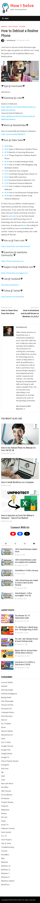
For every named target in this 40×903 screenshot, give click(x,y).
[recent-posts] (15, 544)
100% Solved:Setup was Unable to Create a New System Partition (26, 582)
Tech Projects (6, 839)
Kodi (3, 776)
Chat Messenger (7, 701)
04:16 (6, 174)
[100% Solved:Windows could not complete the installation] (7, 560)
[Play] (20, 71)
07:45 (6, 186)
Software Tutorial (7, 828)
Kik (2, 772)
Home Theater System (10, 761)
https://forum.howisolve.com (12, 261)
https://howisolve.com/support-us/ (14, 273)
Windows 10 (5, 866)
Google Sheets (6, 753)
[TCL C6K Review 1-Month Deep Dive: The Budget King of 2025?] (7, 627)
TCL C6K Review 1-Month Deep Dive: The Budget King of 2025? (26, 628)
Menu (7, 18)
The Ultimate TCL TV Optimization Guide (22, 617)
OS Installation (6, 795)
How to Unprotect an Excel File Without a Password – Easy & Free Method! (17, 516)
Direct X (4, 720)
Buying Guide (6, 697)
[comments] (24, 544)
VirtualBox (5, 854)
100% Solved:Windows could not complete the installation (25, 561)
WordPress (5, 884)
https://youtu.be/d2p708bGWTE (13, 134)
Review (4, 813)
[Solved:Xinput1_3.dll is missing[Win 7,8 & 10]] (7, 593)
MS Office (4, 787)
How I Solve (22, 5)
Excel (3, 738)
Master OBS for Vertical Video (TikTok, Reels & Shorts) (26, 651)
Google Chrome (7, 746)
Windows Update (7, 881)
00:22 (6, 149)
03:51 (6, 171)
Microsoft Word (7, 783)
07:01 (6, 183)
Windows (4, 862)
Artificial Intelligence (9, 693)
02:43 (6, 161)
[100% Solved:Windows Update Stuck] (7, 549)
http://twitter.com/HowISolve (12, 296)
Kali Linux (4, 768)
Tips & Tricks (13, 26)
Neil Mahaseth (11, 40)
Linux (3, 780)
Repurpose (5, 809)
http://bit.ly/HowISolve (10, 285)
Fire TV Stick (6, 742)
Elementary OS (7, 735)
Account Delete (7, 682)
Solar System (6, 832)
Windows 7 (5, 873)
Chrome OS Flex (7, 705)
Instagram (5, 765)
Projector (4, 806)
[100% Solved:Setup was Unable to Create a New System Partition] (7, 581)
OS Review (5, 798)
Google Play (5, 750)
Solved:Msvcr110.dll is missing (26, 570)
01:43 (6, 155)
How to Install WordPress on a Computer (17, 482)
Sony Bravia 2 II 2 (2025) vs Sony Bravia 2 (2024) (25, 663)
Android (4, 26)
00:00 (6, 146)
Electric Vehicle (7, 731)
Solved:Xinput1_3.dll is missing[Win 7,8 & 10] (23, 594)
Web (2, 858)
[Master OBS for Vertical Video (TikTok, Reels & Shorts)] (7, 651)
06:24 (6, 180)
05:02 (6, 177)
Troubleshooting (7, 847)
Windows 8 (5, 877)
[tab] (6, 544)
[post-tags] (34, 544)
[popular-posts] (6, 544)
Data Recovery (6, 716)
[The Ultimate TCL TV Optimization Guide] (7, 616)
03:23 (6, 164)
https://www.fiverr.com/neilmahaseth (15, 246)
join (25, 225)
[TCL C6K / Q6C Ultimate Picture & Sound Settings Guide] (7, 639)
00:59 (6, 152)
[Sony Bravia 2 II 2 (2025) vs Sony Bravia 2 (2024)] (7, 662)
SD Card (4, 817)
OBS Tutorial (6, 791)
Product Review (7, 802)
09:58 (6, 195)
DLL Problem (6, 723)
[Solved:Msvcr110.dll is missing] (7, 571)
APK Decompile (7, 690)
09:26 (6, 192)
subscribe (12, 216)
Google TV (5, 757)
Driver (3, 727)
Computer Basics (7, 712)
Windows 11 (5, 869)
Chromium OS (6, 708)
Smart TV (4, 824)
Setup (3, 821)
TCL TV (4, 836)
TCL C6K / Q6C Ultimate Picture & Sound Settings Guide (26, 640)
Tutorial (22, 26)
